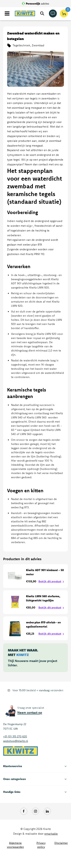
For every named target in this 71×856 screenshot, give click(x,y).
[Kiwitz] (25, 13)
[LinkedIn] (47, 811)
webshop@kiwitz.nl (15, 741)
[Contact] (53, 13)
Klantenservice (12, 766)
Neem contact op (29, 712)
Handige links (11, 792)
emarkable (51, 833)
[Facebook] (23, 811)
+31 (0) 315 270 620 (15, 736)
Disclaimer (61, 843)
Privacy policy (41, 845)
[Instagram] (35, 811)
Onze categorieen (14, 779)
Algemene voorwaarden (15, 845)
